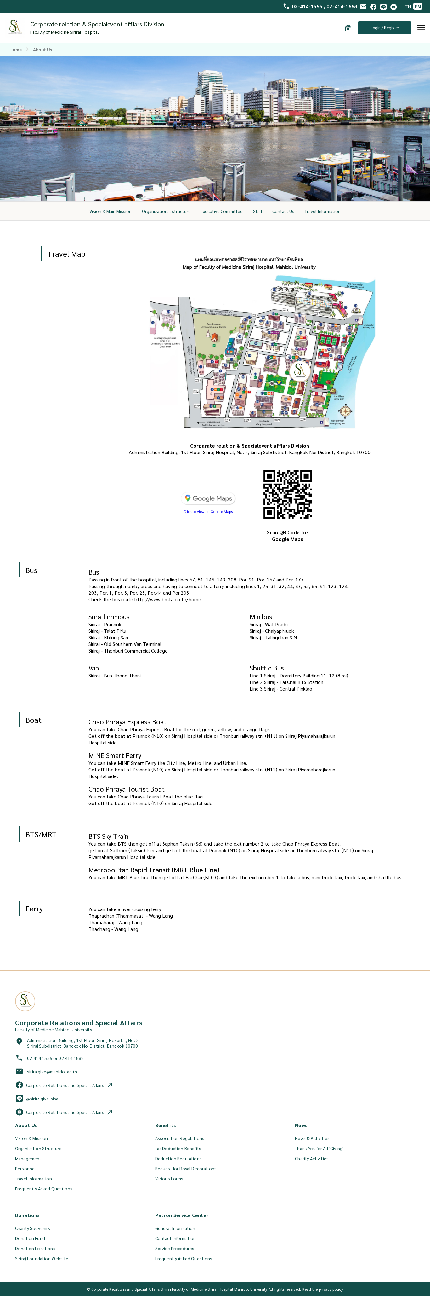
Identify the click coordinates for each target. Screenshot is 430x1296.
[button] (208, 509)
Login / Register (385, 27)
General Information (175, 1228)
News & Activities (312, 1138)
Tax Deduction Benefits (178, 1148)
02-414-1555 (308, 6)
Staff (257, 211)
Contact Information (175, 1238)
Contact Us (283, 211)
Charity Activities (312, 1158)
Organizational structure (166, 211)
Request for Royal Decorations (186, 1168)
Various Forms (169, 1178)
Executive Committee (222, 211)
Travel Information (323, 211)
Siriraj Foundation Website (41, 1258)
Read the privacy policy (322, 1289)
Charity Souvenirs (32, 1228)
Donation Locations (35, 1248)
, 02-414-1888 (340, 6)
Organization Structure (38, 1148)
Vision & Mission (31, 1138)
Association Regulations (179, 1138)
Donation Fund (30, 1238)
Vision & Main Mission (110, 211)
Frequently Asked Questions (43, 1188)
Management (28, 1158)
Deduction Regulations (178, 1158)
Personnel (25, 1168)
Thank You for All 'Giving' (319, 1148)
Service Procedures (175, 1248)
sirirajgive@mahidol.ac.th (52, 1071)
